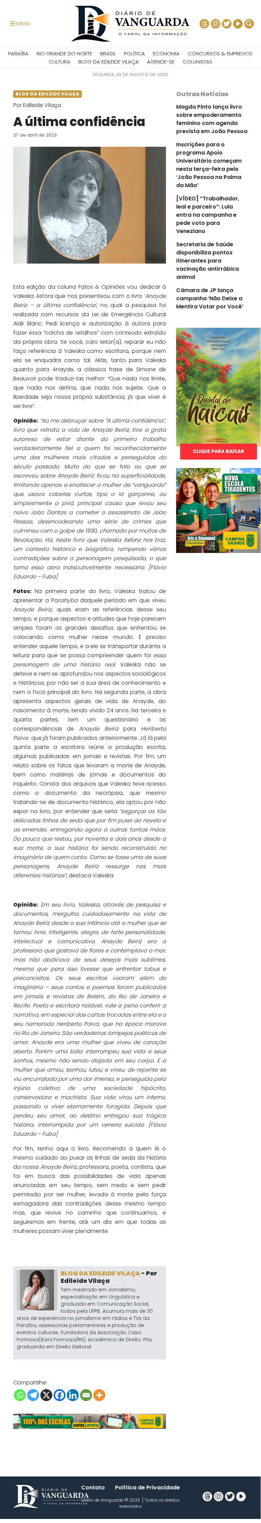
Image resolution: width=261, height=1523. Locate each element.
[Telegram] (33, 1395)
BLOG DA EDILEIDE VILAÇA (108, 61)
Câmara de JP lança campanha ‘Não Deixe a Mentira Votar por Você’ (209, 298)
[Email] (86, 1395)
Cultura (59, 61)
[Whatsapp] (20, 1395)
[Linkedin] (73, 1395)
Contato (93, 1487)
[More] (99, 1395)
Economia (166, 53)
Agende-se (160, 61)
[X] (46, 1395)
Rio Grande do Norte (64, 53)
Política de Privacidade (147, 1487)
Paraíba (18, 53)
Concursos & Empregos (220, 53)
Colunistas (197, 61)
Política (134, 53)
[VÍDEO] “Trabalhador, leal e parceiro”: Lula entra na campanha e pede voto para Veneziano (207, 215)
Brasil (108, 53)
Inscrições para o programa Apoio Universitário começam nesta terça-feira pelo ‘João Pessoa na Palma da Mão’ (209, 165)
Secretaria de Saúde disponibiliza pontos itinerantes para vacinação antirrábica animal (207, 260)
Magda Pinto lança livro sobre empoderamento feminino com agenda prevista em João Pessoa (211, 119)
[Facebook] (60, 1395)
